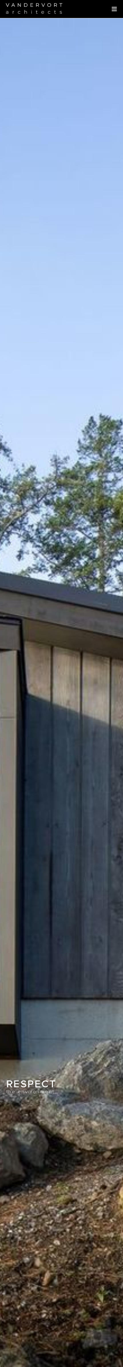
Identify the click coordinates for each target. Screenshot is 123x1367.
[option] (61, 692)
